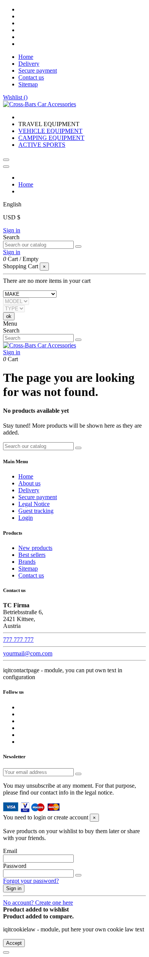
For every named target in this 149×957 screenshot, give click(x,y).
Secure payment (37, 70)
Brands (27, 561)
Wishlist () (15, 97)
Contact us (31, 77)
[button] (48, 124)
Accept (14, 943)
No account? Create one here (38, 902)
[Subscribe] (78, 774)
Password (14, 866)
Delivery (28, 63)
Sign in (11, 230)
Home (25, 57)
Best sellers (31, 554)
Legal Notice (34, 504)
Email (10, 851)
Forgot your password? (31, 881)
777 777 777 (18, 639)
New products (35, 548)
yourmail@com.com (27, 653)
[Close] (6, 166)
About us (29, 483)
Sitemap (28, 84)
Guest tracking (35, 511)
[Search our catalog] (78, 246)
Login (25, 517)
